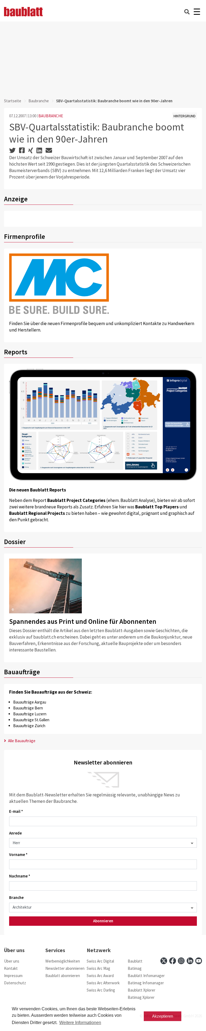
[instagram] (181, 960)
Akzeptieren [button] (162, 1016)
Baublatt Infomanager (146, 975)
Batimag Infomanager (146, 982)
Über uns (11, 961)
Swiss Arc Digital (100, 961)
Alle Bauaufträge (21, 740)
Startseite (12, 100)
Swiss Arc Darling (101, 990)
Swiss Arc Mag (98, 968)
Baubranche (38, 100)
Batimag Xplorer (141, 997)
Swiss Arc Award (100, 975)
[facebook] (172, 960)
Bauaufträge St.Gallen (31, 719)
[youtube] (198, 960)
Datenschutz (15, 982)
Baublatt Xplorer (141, 990)
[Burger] (197, 11)
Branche (16, 897)
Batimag (135, 968)
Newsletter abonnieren (64, 968)
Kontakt (11, 968)
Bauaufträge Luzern (29, 713)
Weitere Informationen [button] (80, 1022)
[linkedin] (190, 960)
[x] (163, 960)
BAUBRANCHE (50, 115)
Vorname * (18, 854)
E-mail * (16, 811)
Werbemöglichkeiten (62, 961)
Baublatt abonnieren (62, 975)
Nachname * (19, 876)
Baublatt (135, 961)
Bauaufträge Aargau (29, 702)
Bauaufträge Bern (28, 708)
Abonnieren (103, 920)
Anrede (15, 833)
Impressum (13, 975)
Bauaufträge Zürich (29, 725)
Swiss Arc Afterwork (103, 982)
